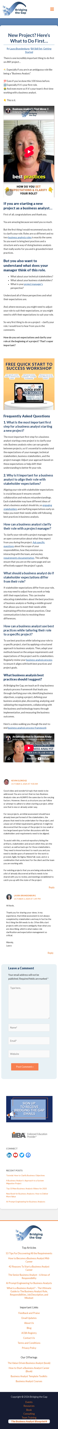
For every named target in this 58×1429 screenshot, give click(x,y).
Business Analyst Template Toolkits (29, 1376)
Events (29, 1402)
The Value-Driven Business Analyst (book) (29, 1363)
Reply (51, 887)
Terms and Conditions (29, 1343)
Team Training (29, 1417)
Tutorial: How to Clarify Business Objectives (25, 1175)
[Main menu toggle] (52, 9)
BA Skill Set (36, 48)
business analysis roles (20, 237)
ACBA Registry (29, 1333)
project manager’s (33, 284)
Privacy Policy (29, 1348)
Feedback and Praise (29, 1313)
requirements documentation (19, 558)
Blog (29, 1328)
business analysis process (39, 660)
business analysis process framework (27, 727)
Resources (29, 1405)
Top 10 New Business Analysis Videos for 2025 (26, 1188)
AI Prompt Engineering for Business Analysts (25, 1201)
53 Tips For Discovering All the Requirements (29, 1253)
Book (29, 1409)
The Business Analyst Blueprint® (29, 1421)
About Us (29, 1323)
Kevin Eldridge (19, 780)
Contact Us (29, 1338)
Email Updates (29, 1318)
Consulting (29, 1413)
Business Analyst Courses (29, 1381)
